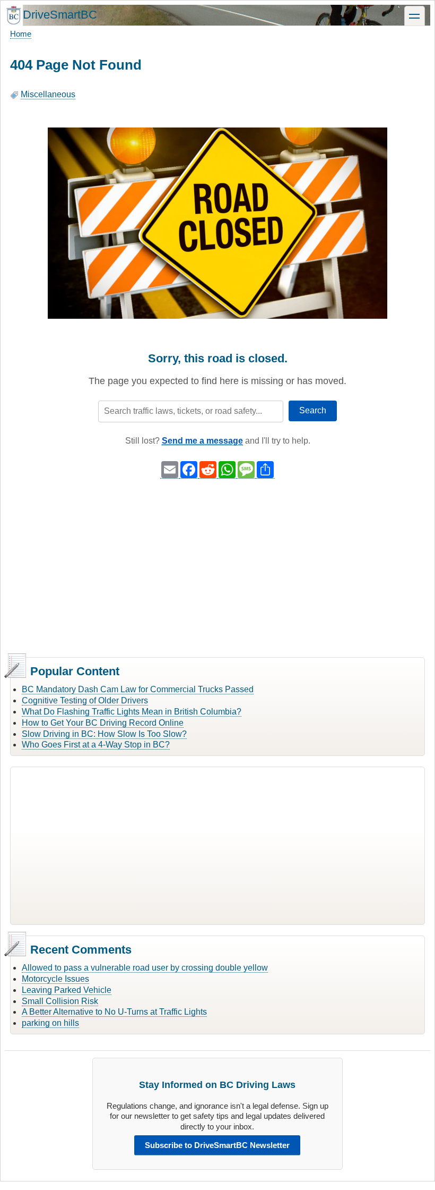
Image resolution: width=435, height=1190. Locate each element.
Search (312, 410)
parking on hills (50, 1022)
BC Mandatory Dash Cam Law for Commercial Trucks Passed (138, 689)
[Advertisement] (217, 569)
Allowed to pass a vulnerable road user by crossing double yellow (145, 967)
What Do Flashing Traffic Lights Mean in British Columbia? (131, 711)
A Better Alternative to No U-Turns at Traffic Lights (114, 1011)
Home (20, 33)
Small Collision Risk (60, 1001)
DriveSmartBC (60, 14)
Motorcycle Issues (55, 978)
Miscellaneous (48, 94)
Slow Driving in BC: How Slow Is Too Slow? (104, 733)
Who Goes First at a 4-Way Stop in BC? (96, 744)
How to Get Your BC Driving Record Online (103, 722)
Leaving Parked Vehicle (66, 989)
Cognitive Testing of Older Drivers (85, 700)
